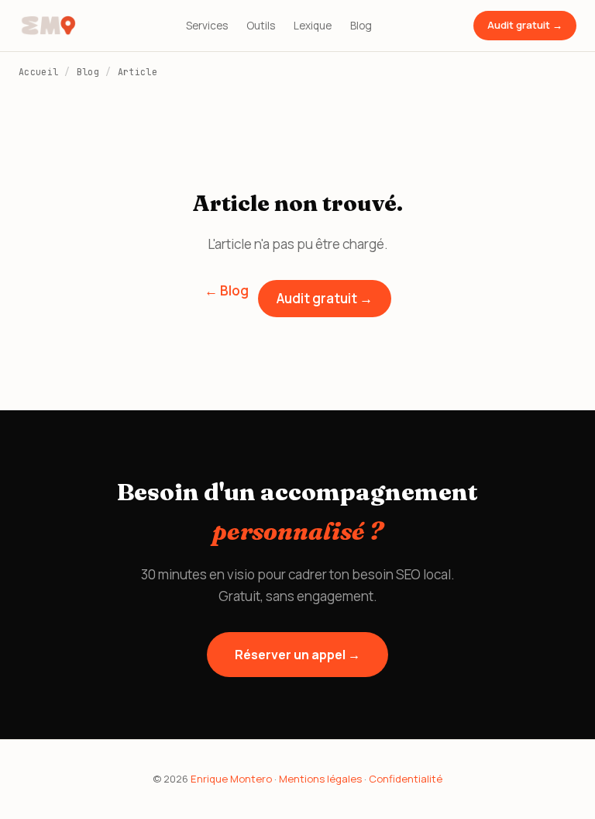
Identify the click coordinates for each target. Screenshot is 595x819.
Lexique (313, 26)
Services (207, 26)
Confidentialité (405, 779)
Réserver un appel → (297, 654)
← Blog (227, 290)
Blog (361, 26)
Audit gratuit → (524, 25)
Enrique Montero (231, 779)
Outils (260, 26)
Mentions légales (320, 779)
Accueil (38, 72)
